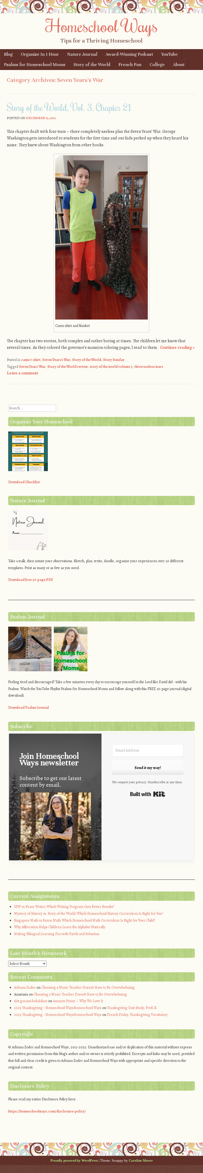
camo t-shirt (30, 359)
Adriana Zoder (25, 987)
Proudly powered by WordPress (74, 1160)
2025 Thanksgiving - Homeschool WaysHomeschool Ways (58, 1007)
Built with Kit (147, 794)
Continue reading (177, 347)
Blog (8, 54)
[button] (55, 831)
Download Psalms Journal (28, 707)
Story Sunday (113, 359)
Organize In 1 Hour (40, 54)
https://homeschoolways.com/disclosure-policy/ (47, 1111)
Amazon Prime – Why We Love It (78, 1000)
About (178, 64)
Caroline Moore (141, 1160)
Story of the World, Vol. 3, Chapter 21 (69, 107)
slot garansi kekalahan (30, 1000)
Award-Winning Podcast (129, 54)
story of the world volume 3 (111, 366)
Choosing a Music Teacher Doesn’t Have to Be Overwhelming (88, 987)
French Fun (129, 64)
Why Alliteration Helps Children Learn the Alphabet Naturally (59, 927)
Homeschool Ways (101, 26)
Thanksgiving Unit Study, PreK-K (132, 1007)
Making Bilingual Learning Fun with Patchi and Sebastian (56, 933)
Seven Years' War (32, 366)
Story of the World (91, 64)
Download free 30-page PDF (30, 579)
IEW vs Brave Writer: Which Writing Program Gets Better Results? (64, 906)
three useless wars (148, 366)
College (157, 64)
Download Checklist (24, 482)
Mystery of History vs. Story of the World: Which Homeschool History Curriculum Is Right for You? (88, 913)
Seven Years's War (56, 359)
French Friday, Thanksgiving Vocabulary (137, 1014)
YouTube (169, 54)
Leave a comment (22, 373)
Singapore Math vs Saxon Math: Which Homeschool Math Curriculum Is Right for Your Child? (84, 920)
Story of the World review (67, 366)
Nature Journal (82, 54)
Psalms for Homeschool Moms (34, 64)
